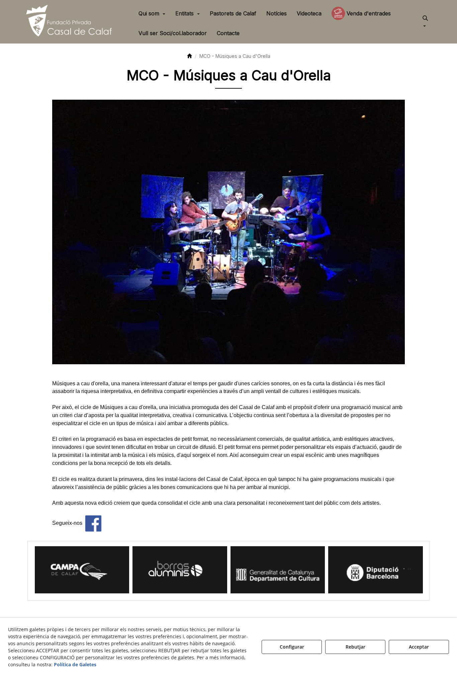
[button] (70, 21)
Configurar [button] (292, 647)
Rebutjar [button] (355, 647)
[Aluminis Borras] (81, 569)
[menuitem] (151, 13)
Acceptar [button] (419, 647)
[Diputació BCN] (277, 569)
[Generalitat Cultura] (179, 569)
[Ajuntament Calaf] (375, 569)
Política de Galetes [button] (75, 664)
